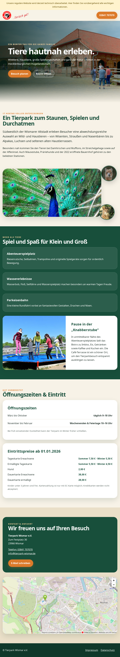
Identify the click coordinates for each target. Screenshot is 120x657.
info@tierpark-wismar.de (21, 553)
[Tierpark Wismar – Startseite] (16, 15)
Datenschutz (108, 650)
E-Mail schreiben (20, 563)
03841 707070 (106, 15)
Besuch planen (19, 73)
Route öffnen (43, 73)
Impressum (91, 650)
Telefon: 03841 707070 (20, 549)
